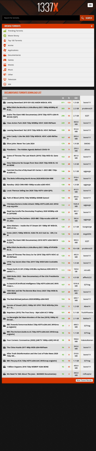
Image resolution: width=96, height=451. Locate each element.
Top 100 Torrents (15, 40)
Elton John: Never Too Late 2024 (20, 143)
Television (12, 79)
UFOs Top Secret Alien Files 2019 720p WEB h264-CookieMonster (32, 263)
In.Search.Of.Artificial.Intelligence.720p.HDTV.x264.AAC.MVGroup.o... (32, 284)
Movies (11, 65)
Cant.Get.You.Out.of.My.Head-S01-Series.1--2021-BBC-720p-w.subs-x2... (32, 171)
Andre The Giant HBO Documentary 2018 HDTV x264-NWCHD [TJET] (32, 241)
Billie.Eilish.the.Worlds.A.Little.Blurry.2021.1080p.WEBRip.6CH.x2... (32, 108)
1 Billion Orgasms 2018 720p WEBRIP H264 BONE (27, 367)
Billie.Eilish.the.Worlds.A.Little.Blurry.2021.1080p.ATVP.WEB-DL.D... (32, 248)
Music (10, 69)
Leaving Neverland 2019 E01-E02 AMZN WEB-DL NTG (29, 102)
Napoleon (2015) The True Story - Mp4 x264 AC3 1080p (30, 312)
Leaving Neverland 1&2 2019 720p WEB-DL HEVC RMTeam (31, 130)
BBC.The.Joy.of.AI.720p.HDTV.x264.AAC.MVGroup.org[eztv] (32, 361)
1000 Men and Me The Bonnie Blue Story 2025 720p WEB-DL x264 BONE (32, 292)
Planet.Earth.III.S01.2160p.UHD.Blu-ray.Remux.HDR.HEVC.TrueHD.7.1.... (32, 270)
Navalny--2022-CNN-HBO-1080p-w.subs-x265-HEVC (28, 184)
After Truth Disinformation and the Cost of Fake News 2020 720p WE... (32, 354)
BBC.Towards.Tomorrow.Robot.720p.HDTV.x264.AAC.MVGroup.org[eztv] (33, 325)
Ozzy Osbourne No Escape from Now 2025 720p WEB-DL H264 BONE (32, 164)
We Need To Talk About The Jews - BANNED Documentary (31, 374)
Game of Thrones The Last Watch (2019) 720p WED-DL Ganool (32, 156)
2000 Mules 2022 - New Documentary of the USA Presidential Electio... (33, 277)
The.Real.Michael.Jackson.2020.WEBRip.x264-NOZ (28, 299)
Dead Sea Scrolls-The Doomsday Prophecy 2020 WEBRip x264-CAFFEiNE (32, 212)
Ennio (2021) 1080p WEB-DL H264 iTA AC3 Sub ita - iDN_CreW (32, 234)
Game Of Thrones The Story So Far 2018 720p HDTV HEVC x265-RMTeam (32, 255)
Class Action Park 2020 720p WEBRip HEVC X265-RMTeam (31, 123)
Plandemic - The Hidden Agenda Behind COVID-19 (28, 149)
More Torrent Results (84, 380)
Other (10, 74)
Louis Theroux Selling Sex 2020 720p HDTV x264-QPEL (30, 190)
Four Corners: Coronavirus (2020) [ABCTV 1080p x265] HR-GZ (33, 340)
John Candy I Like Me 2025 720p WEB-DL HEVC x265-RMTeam (32, 137)
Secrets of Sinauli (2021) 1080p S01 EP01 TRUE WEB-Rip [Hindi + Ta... (32, 306)
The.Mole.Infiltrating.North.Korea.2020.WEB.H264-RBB (30, 178)
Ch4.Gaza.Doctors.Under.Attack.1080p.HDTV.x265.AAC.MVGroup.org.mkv (33, 205)
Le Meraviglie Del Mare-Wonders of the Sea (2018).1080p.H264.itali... (32, 318)
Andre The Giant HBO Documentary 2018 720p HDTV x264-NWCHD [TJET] (32, 115)
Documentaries (14, 55)
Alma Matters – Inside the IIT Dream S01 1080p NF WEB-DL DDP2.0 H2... (32, 226)
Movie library (13, 35)
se (63, 97)
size (76, 97)
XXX (9, 84)
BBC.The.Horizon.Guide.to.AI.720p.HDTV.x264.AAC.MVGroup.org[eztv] (33, 333)
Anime (10, 45)
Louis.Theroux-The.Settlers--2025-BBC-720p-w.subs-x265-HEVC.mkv (32, 219)
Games (11, 60)
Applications (13, 50)
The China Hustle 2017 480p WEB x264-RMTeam (27, 347)
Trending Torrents (15, 31)
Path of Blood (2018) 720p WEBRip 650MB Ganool (28, 198)
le (69, 97)
